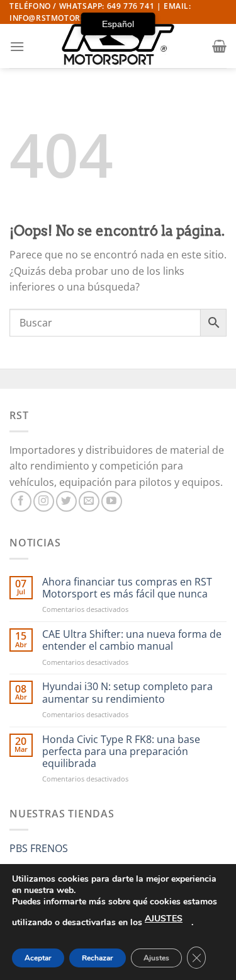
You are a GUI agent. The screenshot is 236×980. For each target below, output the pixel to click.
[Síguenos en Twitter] (66, 501)
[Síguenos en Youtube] (111, 501)
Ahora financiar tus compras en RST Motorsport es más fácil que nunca (127, 588)
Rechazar (97, 958)
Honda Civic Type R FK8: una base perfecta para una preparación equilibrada (121, 752)
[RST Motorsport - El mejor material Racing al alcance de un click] (118, 46)
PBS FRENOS (38, 848)
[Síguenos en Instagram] (43, 501)
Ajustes (156, 958)
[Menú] (17, 46)
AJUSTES (164, 919)
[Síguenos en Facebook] (21, 501)
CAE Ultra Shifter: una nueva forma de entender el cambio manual (132, 640)
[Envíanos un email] (89, 501)
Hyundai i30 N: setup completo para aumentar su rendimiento (127, 693)
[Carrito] (219, 46)
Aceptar (38, 958)
